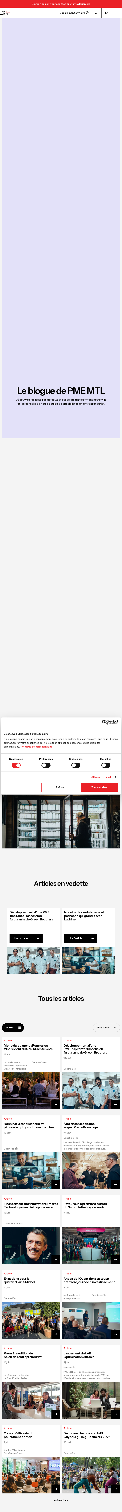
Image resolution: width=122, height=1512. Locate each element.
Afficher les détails (101, 777)
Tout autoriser (99, 787)
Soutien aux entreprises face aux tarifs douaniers (61, 3)
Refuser (60, 787)
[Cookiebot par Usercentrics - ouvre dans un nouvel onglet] (104, 722)
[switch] (46, 765)
